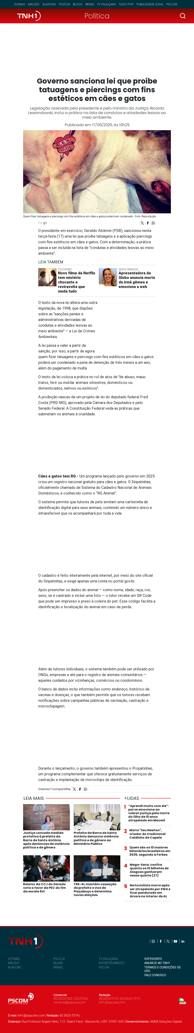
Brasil (89, 4)
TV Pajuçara (106, 4)
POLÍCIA (59, 959)
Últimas (19, 4)
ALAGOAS (14, 967)
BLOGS (58, 963)
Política (97, 16)
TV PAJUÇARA (108, 959)
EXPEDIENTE (153, 959)
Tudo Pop (126, 4)
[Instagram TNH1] (153, 941)
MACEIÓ (13, 963)
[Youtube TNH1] (175, 941)
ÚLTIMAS (14, 959)
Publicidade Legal (150, 4)
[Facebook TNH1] (161, 941)
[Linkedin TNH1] (182, 941)
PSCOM (104, 967)
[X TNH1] (168, 941)
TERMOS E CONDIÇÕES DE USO (162, 969)
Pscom (171, 4)
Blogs (77, 4)
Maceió (33, 4)
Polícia (64, 4)
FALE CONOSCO (155, 975)
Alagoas (49, 4)
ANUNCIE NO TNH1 (157, 963)
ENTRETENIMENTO (111, 963)
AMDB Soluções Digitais (166, 1021)
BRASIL (58, 967)
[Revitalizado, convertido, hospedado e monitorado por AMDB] (182, 1001)
